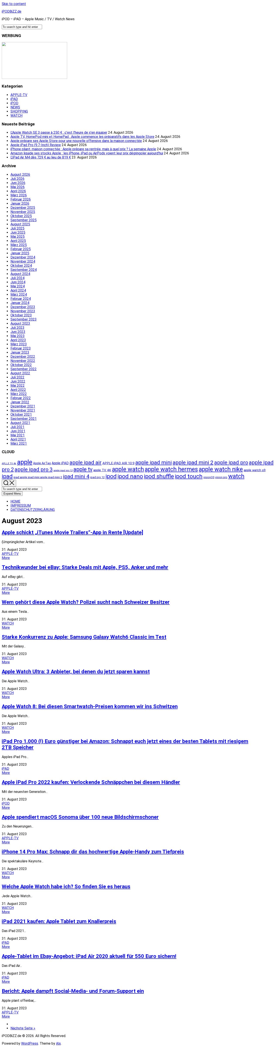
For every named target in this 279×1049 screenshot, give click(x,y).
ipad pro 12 (97, 477)
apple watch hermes (171, 469)
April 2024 (18, 290)
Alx (58, 1043)
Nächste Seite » (22, 1028)
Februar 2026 (20, 199)
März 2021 (18, 443)
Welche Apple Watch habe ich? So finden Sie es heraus (66, 886)
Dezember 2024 (22, 257)
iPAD (14, 99)
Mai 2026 (17, 187)
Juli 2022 (17, 377)
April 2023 (18, 340)
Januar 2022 (19, 402)
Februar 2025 (20, 249)
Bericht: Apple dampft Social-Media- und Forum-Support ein (73, 991)
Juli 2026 (17, 179)
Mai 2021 (17, 435)
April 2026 (18, 191)
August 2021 (20, 423)
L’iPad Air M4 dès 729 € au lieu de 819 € (40, 157)
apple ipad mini (153, 462)
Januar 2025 (19, 253)
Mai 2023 (17, 336)
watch (236, 476)
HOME (15, 501)
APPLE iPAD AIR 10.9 (118, 463)
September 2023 (23, 319)
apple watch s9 (255, 470)
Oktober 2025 (21, 216)
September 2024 (23, 270)
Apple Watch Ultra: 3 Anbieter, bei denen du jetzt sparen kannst (76, 672)
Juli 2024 (17, 278)
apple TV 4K (102, 470)
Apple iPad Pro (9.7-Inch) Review (35, 145)
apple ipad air (86, 462)
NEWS (15, 107)
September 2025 (23, 220)
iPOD (14, 103)
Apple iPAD (60, 463)
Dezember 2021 (22, 406)
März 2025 (18, 245)
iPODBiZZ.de (11, 11)
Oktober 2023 (21, 315)
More (6, 558)
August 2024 (20, 274)
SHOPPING (19, 111)
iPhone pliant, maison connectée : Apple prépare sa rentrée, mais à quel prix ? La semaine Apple (83, 149)
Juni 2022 (17, 381)
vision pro (221, 477)
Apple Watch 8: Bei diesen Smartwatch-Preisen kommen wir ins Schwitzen (90, 706)
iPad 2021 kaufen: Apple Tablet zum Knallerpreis (59, 921)
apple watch (128, 469)
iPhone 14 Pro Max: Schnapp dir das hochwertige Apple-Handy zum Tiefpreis (93, 852)
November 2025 (22, 212)
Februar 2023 (20, 348)
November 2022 (22, 361)
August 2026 (20, 174)
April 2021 (18, 439)
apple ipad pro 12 (63, 470)
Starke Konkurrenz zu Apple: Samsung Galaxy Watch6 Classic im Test (84, 637)
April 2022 (18, 390)
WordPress (29, 1043)
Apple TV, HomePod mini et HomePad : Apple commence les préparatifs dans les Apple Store (82, 137)
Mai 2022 (17, 385)
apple (24, 462)
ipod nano (130, 476)
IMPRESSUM (20, 505)
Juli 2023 (17, 328)
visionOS (208, 477)
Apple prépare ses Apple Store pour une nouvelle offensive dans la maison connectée (76, 141)
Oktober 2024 (21, 266)
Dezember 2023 (22, 307)
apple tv (82, 469)
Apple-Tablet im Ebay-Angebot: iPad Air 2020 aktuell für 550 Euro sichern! (89, 956)
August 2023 (20, 323)
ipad (7, 476)
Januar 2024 (19, 303)
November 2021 (22, 410)
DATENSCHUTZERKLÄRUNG (32, 510)
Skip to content (14, 4)
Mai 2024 (17, 286)
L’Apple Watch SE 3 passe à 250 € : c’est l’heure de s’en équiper (58, 132)
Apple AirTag (42, 463)
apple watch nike (221, 469)
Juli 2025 (17, 228)
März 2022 (18, 394)
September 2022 (23, 369)
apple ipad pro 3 (34, 469)
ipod (111, 476)
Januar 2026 (19, 203)
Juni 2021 (17, 431)
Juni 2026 (17, 183)
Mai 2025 (17, 237)
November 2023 (22, 311)
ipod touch (188, 476)
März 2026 (18, 195)
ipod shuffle (159, 476)
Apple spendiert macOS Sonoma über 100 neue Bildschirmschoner (80, 817)
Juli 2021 (17, 427)
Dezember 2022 (22, 357)
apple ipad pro (231, 462)
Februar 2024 (20, 299)
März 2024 (18, 294)
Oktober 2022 (21, 365)
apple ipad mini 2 (193, 462)
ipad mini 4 (76, 476)
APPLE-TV (18, 95)
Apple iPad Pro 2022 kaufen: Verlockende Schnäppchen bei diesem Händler (91, 782)
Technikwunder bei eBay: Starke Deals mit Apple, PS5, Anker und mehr (85, 567)
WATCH (16, 115)
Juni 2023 (17, 332)
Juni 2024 (17, 282)
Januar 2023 (19, 352)
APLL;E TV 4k (9, 463)
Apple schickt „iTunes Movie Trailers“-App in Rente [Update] (72, 532)
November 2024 (22, 261)
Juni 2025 (17, 232)
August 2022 (20, 373)
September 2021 (23, 419)
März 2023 (18, 344)
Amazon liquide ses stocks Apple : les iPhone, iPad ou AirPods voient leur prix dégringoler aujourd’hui (86, 153)
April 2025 (18, 241)
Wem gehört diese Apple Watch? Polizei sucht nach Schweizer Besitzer (86, 602)
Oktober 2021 (21, 414)
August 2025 (20, 224)
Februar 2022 (20, 398)
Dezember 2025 (22, 208)
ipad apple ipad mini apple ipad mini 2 (38, 477)
